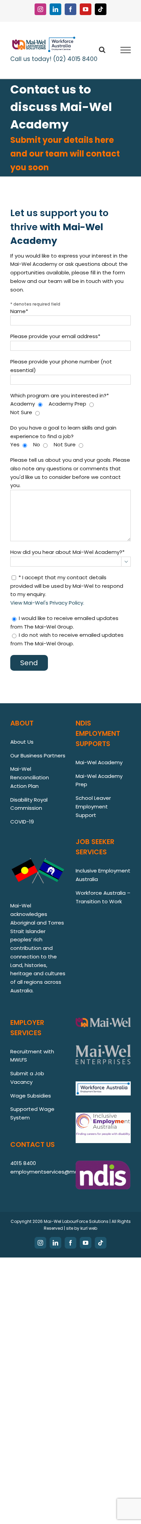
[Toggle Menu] (126, 50)
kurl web (88, 1228)
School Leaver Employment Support (93, 806)
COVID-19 (22, 821)
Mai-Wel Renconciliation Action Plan (29, 777)
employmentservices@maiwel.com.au (59, 1171)
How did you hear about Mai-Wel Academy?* (67, 552)
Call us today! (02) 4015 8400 (54, 59)
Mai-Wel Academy (99, 762)
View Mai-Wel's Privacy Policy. (47, 602)
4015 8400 (23, 1163)
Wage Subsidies (30, 1095)
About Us (22, 741)
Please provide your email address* (55, 336)
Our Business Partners (37, 755)
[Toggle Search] (102, 49)
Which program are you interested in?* (59, 395)
